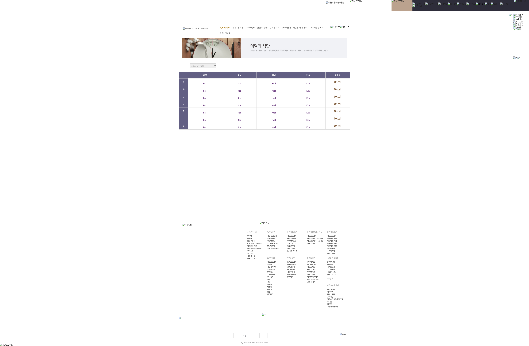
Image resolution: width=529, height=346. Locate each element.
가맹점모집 (251, 256)
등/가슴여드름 (292, 251)
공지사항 (330, 297)
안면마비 (290, 277)
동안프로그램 (291, 262)
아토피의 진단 (332, 243)
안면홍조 (270, 272)
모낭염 (269, 264)
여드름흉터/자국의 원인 (315, 238)
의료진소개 (251, 241)
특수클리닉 (291, 246)
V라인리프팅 (291, 264)
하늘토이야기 (481, 17)
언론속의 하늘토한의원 (335, 299)
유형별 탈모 (271, 241)
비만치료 (448, 17)
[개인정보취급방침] (261, 342)
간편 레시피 (225, 33)
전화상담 (330, 264)
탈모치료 (373, 17)
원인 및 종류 (262, 27)
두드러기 (270, 294)
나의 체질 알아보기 (317, 27)
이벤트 (329, 304)
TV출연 (468, 17)
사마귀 (269, 289)
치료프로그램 (291, 236)
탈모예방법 (271, 246)
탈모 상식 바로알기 (273, 248)
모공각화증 (271, 274)
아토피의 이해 (332, 241)
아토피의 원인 (332, 238)
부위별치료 (274, 27)
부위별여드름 (291, 241)
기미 (268, 279)
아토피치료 (415, 17)
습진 (268, 292)
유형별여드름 (291, 243)
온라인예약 (331, 269)
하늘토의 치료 (252, 258)
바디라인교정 (237, 27)
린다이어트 (225, 27)
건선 (268, 282)
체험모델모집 (331, 274)
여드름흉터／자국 (399, 17)
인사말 (249, 236)
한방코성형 (291, 267)
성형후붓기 (291, 272)
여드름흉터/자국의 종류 (315, 241)
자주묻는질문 (331, 272)
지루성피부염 (271, 267)
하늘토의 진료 (252, 246)
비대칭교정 (291, 269)
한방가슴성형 (291, 274)
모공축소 (270, 277)
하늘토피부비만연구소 (254, 248)
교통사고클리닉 (332, 307)
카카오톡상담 (331, 267)
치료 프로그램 (272, 236)
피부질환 (426, 17)
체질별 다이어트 (300, 27)
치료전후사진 (331, 289)
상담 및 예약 (458, 17)
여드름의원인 (291, 238)
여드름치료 (384, 17)
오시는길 (250, 251)
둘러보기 (250, 253)
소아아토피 (331, 251)
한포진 (269, 284)
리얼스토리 (331, 294)
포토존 (329, 302)
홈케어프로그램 (272, 243)
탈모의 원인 (271, 238)
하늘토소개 (361, 17)
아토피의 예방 (332, 246)
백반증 (269, 287)
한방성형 (437, 17)
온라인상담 (331, 262)
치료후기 (330, 292)
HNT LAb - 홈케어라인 (255, 243)
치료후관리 (286, 27)
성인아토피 (331, 248)
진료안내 (250, 238)
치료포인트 (250, 27)
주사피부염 (271, 269)
